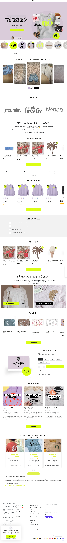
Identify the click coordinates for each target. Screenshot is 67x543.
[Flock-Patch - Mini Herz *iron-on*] (23, 190)
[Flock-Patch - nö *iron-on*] (9, 190)
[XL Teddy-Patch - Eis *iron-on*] (52, 252)
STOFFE (18, 511)
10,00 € (41, 360)
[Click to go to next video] (35, 92)
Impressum (32, 520)
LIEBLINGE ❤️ (19, 507)
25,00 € (47, 360)
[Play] (33, 74)
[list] (33, 173)
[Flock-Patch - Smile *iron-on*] (38, 190)
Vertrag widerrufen (34, 529)
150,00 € (41, 363)
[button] (32, 470)
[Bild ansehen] (33, 21)
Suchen (31, 503)
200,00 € (47, 363)
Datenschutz (32, 518)
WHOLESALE (33, 509)
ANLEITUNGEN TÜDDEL (35, 507)
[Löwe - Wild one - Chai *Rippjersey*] (23, 322)
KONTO (18, 516)
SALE (17, 515)
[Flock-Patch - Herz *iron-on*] (52, 190)
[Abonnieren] (63, 504)
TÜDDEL (18, 509)
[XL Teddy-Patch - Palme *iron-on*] (52, 148)
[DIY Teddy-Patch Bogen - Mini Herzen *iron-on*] (23, 148)
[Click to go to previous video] (32, 92)
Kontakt (31, 528)
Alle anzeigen (33, 164)
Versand (47, 354)
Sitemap (32, 522)
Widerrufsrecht (33, 516)
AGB (31, 515)
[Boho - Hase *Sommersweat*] (52, 322)
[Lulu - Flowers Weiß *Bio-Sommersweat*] (38, 322)
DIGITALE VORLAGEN (21, 513)
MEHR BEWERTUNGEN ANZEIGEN (33, 473)
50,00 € (53, 360)
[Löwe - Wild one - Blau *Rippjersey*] (9, 322)
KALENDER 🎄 (19, 505)
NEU (17, 503)
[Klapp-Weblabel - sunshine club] (9, 148)
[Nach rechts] (62, 139)
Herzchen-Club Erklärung (35, 526)
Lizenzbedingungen (34, 524)
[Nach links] (60, 139)
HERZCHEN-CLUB (34, 505)
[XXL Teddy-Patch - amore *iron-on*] (38, 148)
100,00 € (59, 360)
